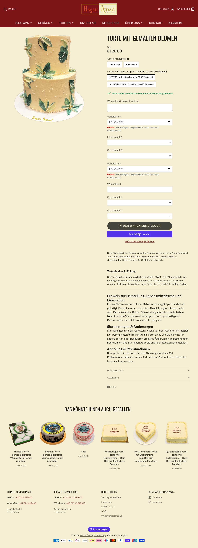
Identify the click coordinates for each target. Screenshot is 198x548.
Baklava (22, 23)
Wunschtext (114, 183)
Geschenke (111, 23)
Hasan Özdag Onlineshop (93, 535)
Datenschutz (107, 506)
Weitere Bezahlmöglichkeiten (140, 241)
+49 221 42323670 (72, 497)
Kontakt (156, 23)
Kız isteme (88, 23)
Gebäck (44, 23)
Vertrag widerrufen (111, 497)
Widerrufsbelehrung (111, 515)
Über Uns (132, 23)
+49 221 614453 (24, 497)
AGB (103, 511)
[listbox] (139, 142)
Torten (65, 23)
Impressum (106, 501)
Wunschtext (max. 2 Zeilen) (123, 101)
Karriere (175, 23)
